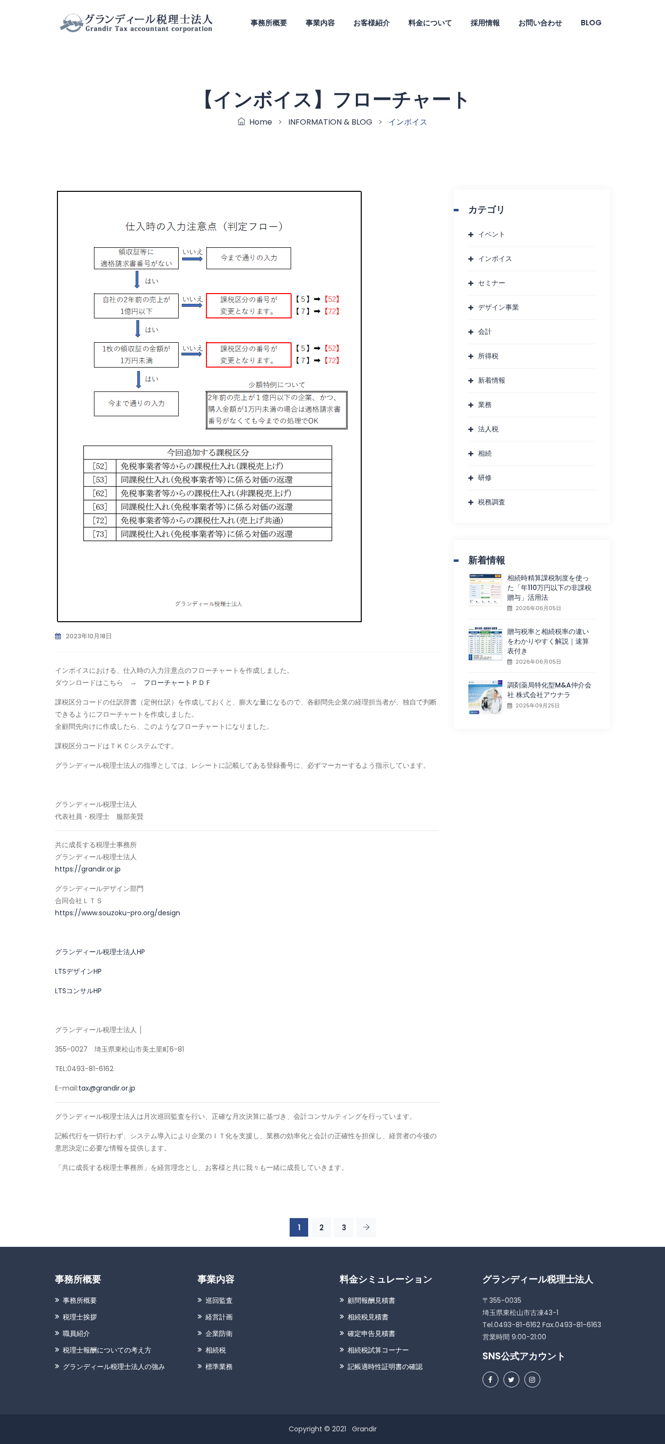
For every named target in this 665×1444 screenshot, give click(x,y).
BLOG (591, 23)
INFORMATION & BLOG (330, 122)
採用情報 (485, 23)
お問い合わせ (540, 23)
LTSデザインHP (78, 971)
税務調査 (491, 502)
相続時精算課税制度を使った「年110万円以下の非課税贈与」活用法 (549, 587)
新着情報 (491, 380)
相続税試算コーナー (378, 1350)
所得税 (488, 356)
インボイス (495, 258)
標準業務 (219, 1366)
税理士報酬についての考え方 (107, 1350)
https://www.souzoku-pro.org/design (117, 913)
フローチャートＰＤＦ (178, 682)
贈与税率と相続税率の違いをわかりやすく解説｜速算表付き (548, 641)
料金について (430, 23)
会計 (485, 331)
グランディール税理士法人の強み (114, 1366)
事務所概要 (269, 23)
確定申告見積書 (371, 1333)
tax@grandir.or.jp (106, 1088)
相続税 (215, 1350)
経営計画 (219, 1317)
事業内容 (320, 23)
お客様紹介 (371, 23)
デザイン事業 (498, 307)
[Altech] (137, 22)
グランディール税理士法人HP (100, 952)
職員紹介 (76, 1333)
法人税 (488, 429)
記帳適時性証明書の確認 (385, 1366)
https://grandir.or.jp (88, 869)
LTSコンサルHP (78, 991)
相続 (485, 453)
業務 (485, 404)
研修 (485, 477)
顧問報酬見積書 (371, 1300)
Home (258, 122)
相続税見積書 (368, 1317)
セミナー (491, 283)
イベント (491, 234)
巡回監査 (219, 1300)
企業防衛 (219, 1333)
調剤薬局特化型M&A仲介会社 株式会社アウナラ (549, 690)
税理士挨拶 (80, 1317)
